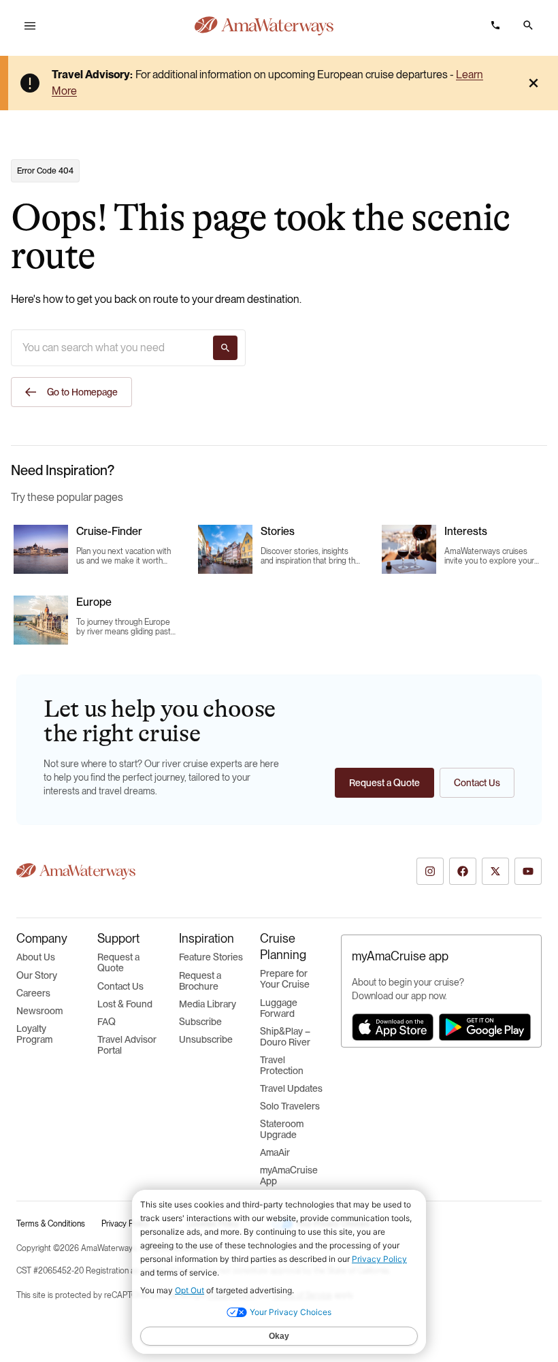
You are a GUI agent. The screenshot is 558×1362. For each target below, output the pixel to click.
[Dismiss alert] (533, 83)
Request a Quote (118, 962)
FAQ (106, 1021)
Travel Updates (291, 1088)
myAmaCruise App (289, 1175)
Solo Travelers (290, 1106)
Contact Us (120, 986)
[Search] (225, 348)
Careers (33, 993)
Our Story (36, 975)
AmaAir (275, 1152)
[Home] (264, 25)
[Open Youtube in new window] (528, 871)
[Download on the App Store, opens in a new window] (392, 1027)
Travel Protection (281, 1065)
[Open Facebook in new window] (462, 871)
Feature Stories (211, 957)
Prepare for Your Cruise (285, 979)
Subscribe (200, 1021)
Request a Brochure (200, 981)
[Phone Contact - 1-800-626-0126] (495, 25)
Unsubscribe (206, 1039)
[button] (528, 25)
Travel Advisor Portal (127, 1045)
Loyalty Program (34, 1034)
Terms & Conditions (50, 1224)
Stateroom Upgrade (281, 1129)
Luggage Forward (278, 1008)
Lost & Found (124, 1004)
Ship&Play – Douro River (285, 1036)
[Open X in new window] (495, 871)
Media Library (207, 1004)
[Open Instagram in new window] (430, 871)
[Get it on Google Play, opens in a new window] (485, 1027)
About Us (35, 957)
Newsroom (39, 1010)
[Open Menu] (30, 26)
